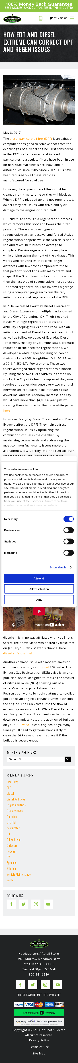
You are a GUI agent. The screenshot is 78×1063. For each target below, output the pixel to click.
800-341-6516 (42, 18)
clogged (43, 667)
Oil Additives (14, 839)
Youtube (48, 901)
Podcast (12, 851)
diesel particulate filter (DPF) (31, 139)
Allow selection (39, 589)
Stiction (11, 868)
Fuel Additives (15, 810)
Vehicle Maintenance (19, 874)
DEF (9, 787)
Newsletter (13, 828)
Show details (58, 567)
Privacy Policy (39, 1040)
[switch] (68, 530)
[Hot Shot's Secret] (12, 18)
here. (7, 411)
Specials (12, 862)
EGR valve (23, 725)
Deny (39, 599)
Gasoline (12, 816)
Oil (8, 833)
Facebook (11, 901)
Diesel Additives (16, 799)
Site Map (38, 1053)
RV (8, 857)
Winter (11, 880)
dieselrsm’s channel (17, 653)
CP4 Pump (13, 782)
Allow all (39, 578)
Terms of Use (39, 1047)
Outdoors (12, 845)
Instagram (35, 901)
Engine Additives (16, 805)
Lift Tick (12, 822)
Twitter (23, 901)
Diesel (10, 793)
